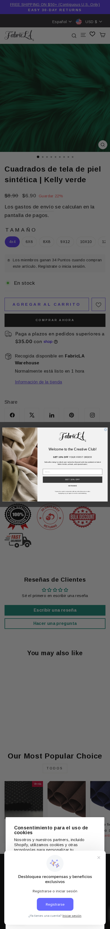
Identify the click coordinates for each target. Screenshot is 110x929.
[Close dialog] (105, 429)
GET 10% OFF (72, 479)
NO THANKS (72, 486)
